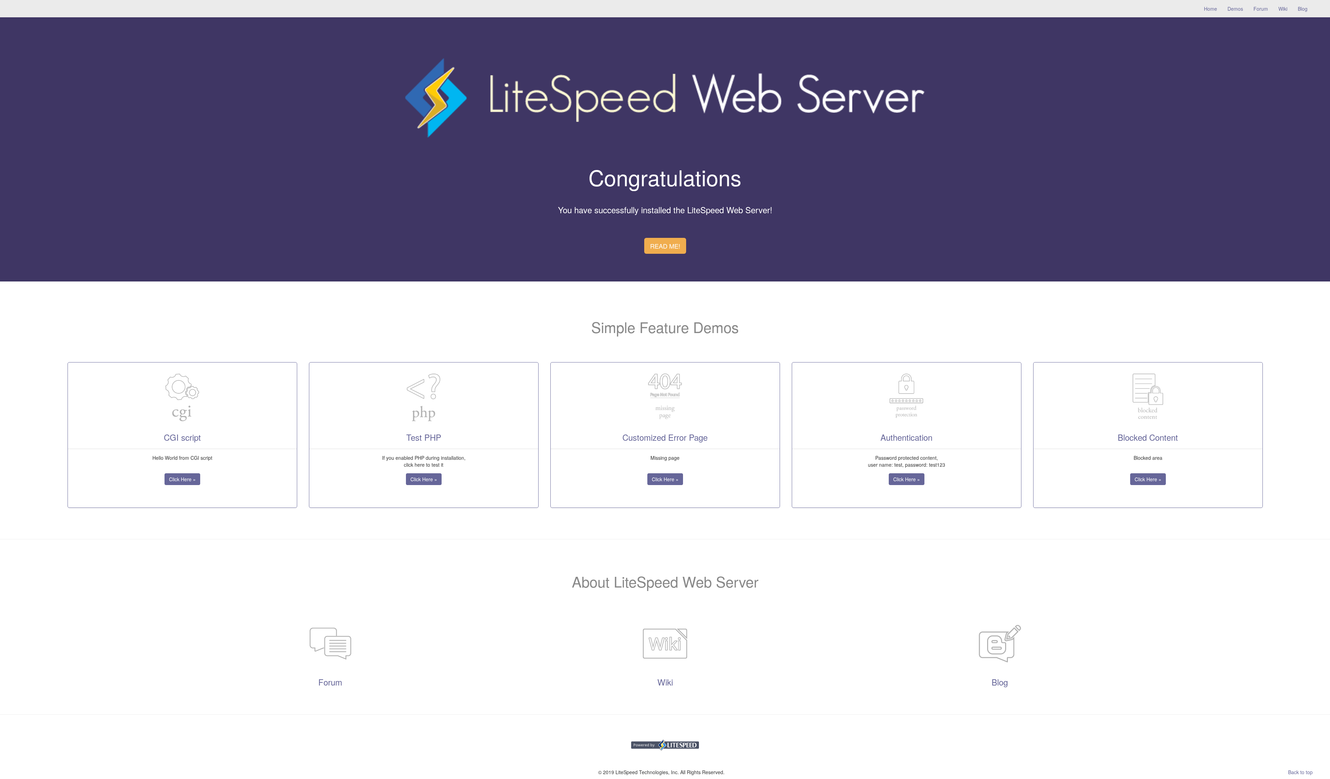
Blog (1302, 8)
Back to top (1300, 772)
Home (1213, 8)
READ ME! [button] (665, 245)
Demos (1235, 8)
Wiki (1282, 8)
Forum (1260, 8)
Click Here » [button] (182, 479)
